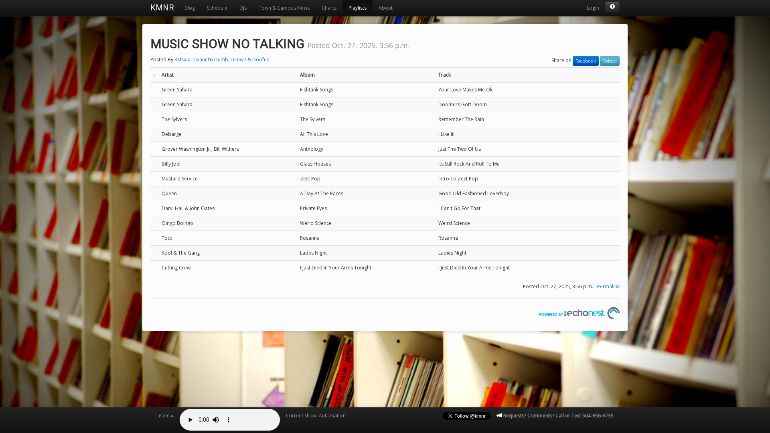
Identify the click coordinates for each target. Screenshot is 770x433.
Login (593, 7)
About (386, 7)
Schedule (217, 7)
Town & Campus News (284, 7)
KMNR (162, 7)
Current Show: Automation (316, 415)
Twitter (610, 61)
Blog (189, 7)
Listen (163, 415)
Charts (329, 7)
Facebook (585, 61)
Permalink (608, 286)
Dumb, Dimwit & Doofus (241, 59)
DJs (243, 7)
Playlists (358, 7)
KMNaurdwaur (190, 59)
